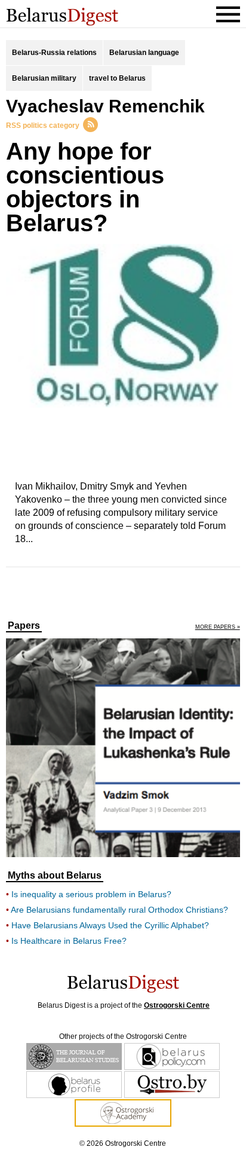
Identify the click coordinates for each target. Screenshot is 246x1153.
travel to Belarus (117, 78)
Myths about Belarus (55, 875)
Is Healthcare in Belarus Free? (69, 941)
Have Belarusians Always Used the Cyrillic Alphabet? (110, 925)
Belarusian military (44, 78)
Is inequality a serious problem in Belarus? (91, 894)
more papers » (217, 627)
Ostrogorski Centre (177, 1005)
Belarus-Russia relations (54, 52)
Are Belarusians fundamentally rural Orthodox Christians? (119, 910)
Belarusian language (144, 52)
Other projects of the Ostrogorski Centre (123, 1036)
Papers (24, 626)
